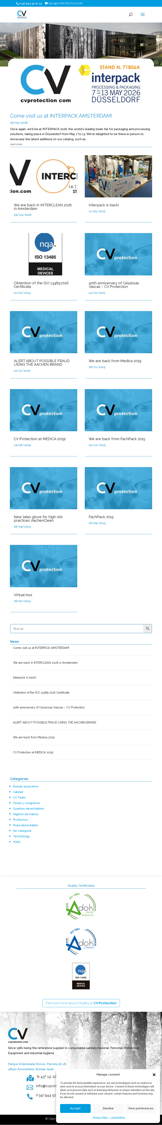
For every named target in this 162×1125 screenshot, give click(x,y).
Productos (20, 819)
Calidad (18, 792)
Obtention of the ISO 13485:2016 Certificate (41, 285)
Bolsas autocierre (25, 786)
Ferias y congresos (26, 803)
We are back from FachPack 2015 (117, 439)
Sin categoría (22, 831)
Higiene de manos (25, 814)
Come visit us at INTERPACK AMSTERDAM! (61, 116)
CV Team (19, 797)
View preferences (141, 1108)
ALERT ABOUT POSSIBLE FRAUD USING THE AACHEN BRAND (42, 362)
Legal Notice (117, 1117)
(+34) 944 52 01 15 (50, 1095)
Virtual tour (23, 595)
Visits (17, 842)
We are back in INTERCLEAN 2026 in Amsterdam (43, 207)
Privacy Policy (100, 1117)
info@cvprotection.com (55, 1086)
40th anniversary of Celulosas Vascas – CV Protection (114, 285)
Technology (21, 836)
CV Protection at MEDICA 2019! (40, 439)
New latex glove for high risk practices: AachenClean (38, 519)
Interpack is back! (104, 205)
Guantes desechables (28, 808)
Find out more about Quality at (81, 1003)
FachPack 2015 (101, 517)
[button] (154, 1075)
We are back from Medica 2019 (115, 361)
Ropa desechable (25, 825)
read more (16, 144)
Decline (108, 1108)
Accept (75, 1108)
